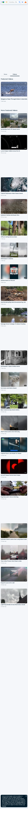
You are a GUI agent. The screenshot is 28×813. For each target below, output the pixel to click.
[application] (14, 89)
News (5, 74)
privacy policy (20, 802)
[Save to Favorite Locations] (6, 2)
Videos (15, 74)
